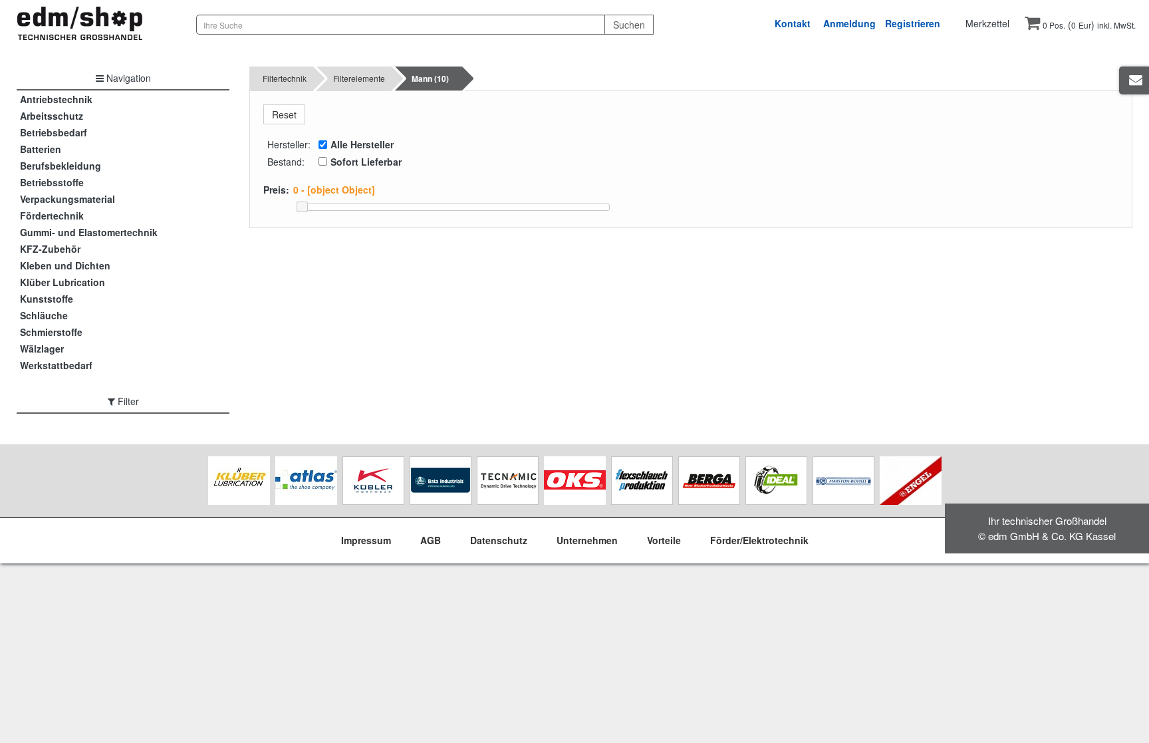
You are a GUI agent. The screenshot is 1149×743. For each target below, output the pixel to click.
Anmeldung (849, 23)
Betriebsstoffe (52, 182)
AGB (430, 540)
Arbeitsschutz (51, 115)
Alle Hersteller (362, 144)
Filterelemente (359, 78)
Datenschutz (498, 540)
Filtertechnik (285, 78)
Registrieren (912, 23)
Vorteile (664, 540)
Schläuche (44, 315)
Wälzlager (42, 348)
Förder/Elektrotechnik (759, 540)
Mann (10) (430, 78)
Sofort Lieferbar (366, 161)
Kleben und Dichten (65, 265)
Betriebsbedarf (53, 132)
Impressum (366, 540)
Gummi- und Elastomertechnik (89, 232)
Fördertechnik (52, 215)
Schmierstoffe (51, 332)
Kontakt (793, 23)
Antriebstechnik (56, 99)
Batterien (40, 149)
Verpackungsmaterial (67, 199)
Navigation (127, 77)
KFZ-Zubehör (50, 248)
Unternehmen (587, 540)
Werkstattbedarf (56, 365)
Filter (127, 401)
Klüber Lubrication (62, 282)
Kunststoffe (46, 298)
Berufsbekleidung (60, 165)
